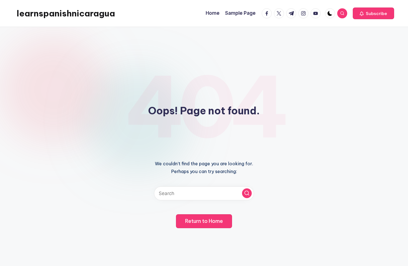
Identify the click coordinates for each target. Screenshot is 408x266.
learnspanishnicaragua (66, 13)
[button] (373, 13)
